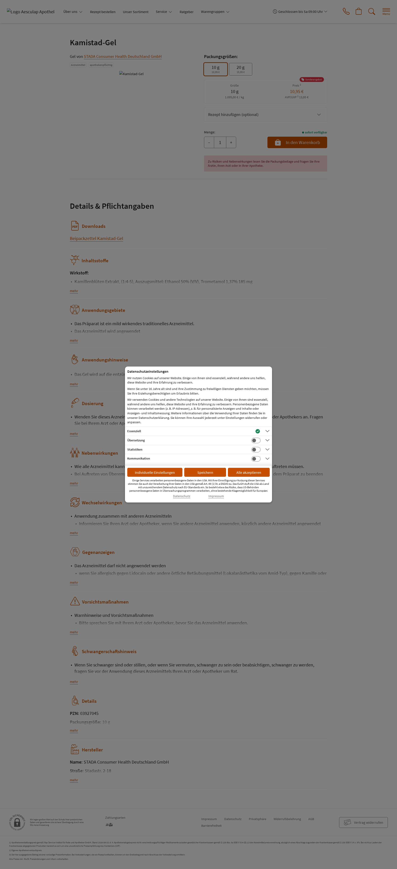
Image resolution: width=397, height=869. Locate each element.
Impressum (216, 496)
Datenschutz (181, 496)
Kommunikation (138, 458)
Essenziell (134, 431)
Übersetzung (136, 440)
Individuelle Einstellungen (155, 472)
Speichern (205, 472)
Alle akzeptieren (248, 472)
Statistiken (134, 449)
